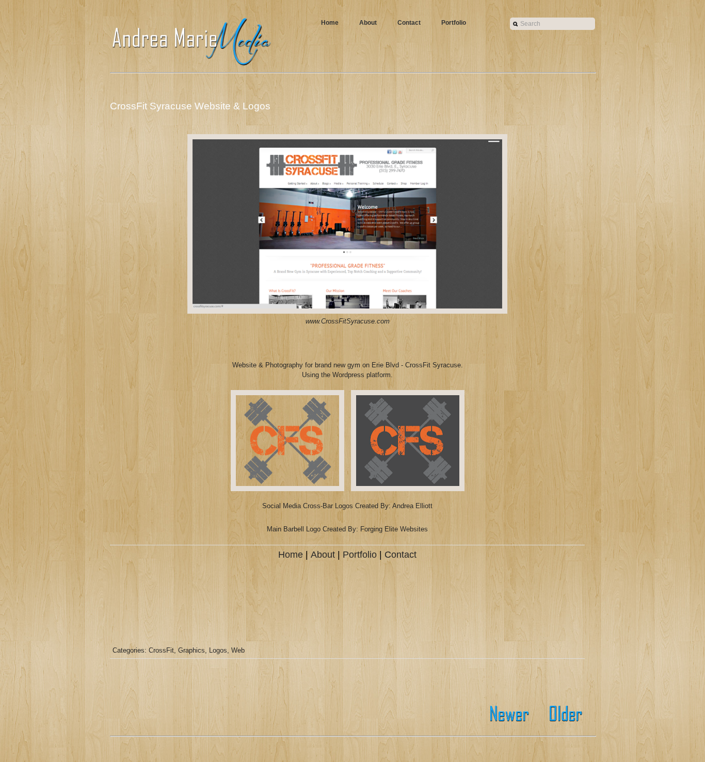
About (368, 22)
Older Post (563, 713)
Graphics (191, 650)
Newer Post (511, 713)
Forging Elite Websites (394, 529)
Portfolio (453, 22)
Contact (409, 22)
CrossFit (161, 650)
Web (238, 650)
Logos (218, 650)
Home (330, 22)
